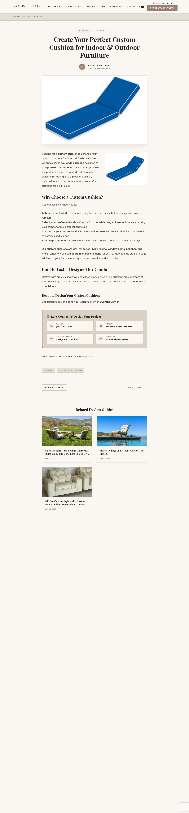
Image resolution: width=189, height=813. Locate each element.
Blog (103, 7)
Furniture (90, 7)
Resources (115, 7)
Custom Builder (56, 7)
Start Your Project (162, 8)
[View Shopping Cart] (142, 6)
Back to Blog (56, 387)
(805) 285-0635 (164, 3)
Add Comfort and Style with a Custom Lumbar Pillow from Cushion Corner (65, 503)
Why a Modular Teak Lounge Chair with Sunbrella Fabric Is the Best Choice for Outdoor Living (66, 454)
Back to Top (134, 387)
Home (17, 17)
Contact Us (133, 7)
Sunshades (74, 7)
